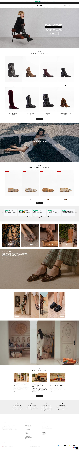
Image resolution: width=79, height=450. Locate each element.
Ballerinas (32, 7)
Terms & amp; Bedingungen (28, 426)
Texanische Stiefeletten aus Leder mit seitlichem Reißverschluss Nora (13, 83)
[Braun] (47, 199)
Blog (25, 438)
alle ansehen (39, 202)
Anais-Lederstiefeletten (31, 113)
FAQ (25, 428)
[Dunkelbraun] (48, 199)
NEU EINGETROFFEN (23, 7)
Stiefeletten (42, 7)
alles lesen (39, 396)
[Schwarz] (65, 85)
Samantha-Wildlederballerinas (31, 197)
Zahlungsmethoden (27, 429)
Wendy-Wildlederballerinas (13, 197)
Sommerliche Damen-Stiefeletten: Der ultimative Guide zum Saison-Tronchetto (57, 384)
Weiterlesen (15, 391)
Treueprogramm (56, 7)
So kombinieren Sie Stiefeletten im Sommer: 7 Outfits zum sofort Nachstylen (21, 384)
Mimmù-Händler (27, 433)
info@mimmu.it (44, 432)
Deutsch (69, 5)
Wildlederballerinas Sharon (65, 197)
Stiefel (47, 7)
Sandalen (37, 7)
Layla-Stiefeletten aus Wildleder (65, 113)
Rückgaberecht (27, 432)
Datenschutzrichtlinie (28, 425)
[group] (39, 28)
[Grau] (64, 199)
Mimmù (51, 7)
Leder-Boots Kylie (48, 113)
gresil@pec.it (43, 434)
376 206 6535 (44, 433)
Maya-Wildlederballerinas (48, 197)
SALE (28, 7)
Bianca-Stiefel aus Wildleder (13, 113)
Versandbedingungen (28, 430)
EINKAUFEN (39, 145)
